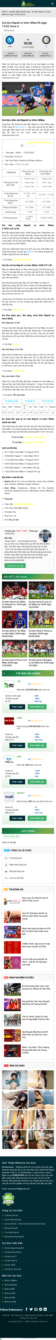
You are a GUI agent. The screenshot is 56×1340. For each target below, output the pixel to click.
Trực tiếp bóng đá (12, 1232)
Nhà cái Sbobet (11, 1285)
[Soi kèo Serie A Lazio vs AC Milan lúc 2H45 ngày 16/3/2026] (41, 590)
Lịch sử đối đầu (16, 878)
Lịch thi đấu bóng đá (13, 1220)
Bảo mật (49, 1315)
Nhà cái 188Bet (11, 1280)
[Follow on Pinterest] (40, 1309)
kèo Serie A (20, 127)
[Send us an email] (36, 1309)
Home (4, 12)
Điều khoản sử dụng (34, 1315)
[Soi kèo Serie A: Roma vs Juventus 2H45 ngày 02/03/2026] (41, 619)
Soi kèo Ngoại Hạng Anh (14, 1248)
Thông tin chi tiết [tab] (15, 565)
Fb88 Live (31, 252)
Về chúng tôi (17, 1315)
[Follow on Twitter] (31, 1309)
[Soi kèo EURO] (28, 3)
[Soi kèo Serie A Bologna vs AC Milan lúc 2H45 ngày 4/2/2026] (41, 649)
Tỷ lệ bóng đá (15, 858)
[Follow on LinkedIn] (45, 1309)
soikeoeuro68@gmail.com (18, 1189)
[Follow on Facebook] (26, 1309)
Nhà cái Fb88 (10, 1298)
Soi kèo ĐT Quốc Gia (13, 1269)
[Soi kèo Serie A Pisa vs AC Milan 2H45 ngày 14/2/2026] (14, 649)
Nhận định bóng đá (17, 864)
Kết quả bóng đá (16, 871)
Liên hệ (5, 1315)
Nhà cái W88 (10, 1289)
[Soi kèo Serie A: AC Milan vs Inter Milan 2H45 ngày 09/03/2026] (14, 619)
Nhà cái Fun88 (10, 1302)
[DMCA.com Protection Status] (8, 1199)
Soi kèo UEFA (10, 1265)
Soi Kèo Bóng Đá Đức (13, 1252)
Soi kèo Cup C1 (11, 1256)
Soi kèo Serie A (11, 1261)
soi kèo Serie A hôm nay (19, 12)
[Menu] (52, 4)
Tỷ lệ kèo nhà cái (11, 1215)
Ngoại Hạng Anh (11, 836)
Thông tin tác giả (28, 1318)
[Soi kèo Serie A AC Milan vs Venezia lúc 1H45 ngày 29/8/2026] (14, 590)
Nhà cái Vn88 (10, 1293)
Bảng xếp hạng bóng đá (14, 1237)
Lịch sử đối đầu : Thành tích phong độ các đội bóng (25, 1224)
